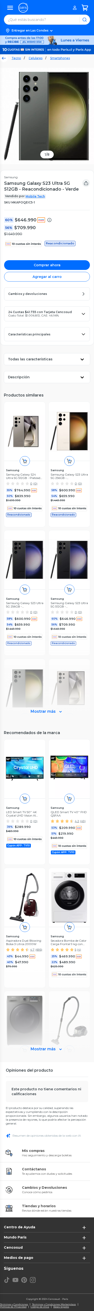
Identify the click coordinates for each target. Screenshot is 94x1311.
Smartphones (60, 58)
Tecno (16, 58)
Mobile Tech (35, 196)
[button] (47, 30)
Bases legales (61, 1307)
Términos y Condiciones (14, 1304)
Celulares (35, 58)
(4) (79, 949)
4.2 (77, 821)
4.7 (32, 949)
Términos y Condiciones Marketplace (54, 1304)
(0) (35, 483)
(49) (83, 821)
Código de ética (40, 1307)
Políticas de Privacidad (13, 1307)
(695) (38, 949)
